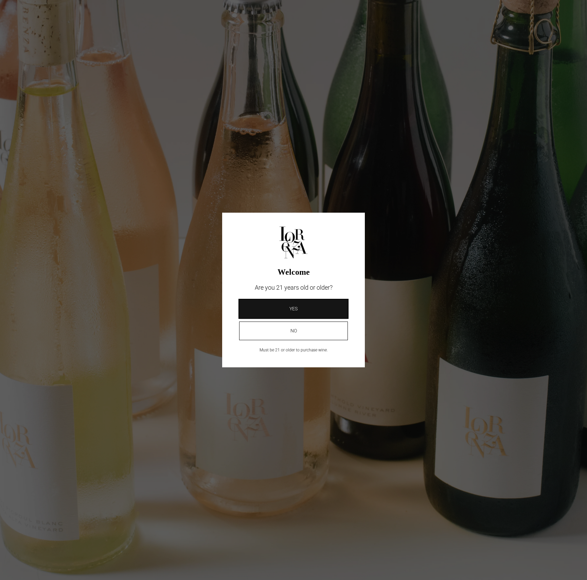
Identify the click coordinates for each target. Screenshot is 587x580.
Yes (293, 308)
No (293, 330)
